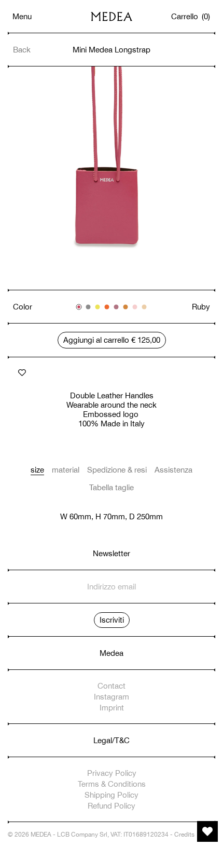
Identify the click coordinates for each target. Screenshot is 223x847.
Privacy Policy (111, 773)
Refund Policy (111, 805)
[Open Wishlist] (207, 831)
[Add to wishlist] (22, 372)
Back (22, 49)
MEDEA (41, 834)
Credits (184, 834)
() (191, 16)
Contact (111, 685)
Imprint (112, 707)
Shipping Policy (111, 794)
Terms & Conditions (112, 783)
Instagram (111, 696)
